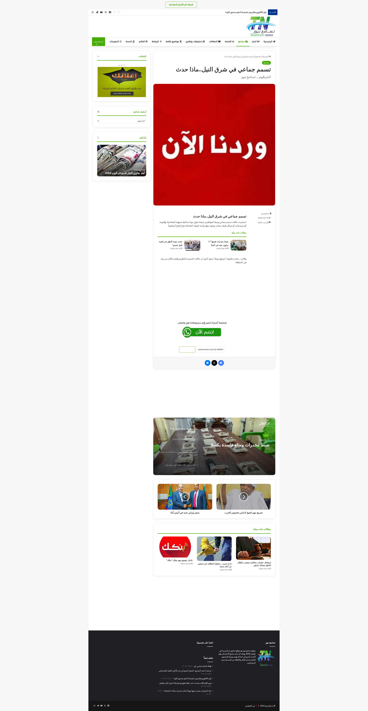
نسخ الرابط (187, 349)
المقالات (213, 42)
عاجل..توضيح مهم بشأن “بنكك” (179, 560)
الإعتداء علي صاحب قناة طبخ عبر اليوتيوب (122, 173)
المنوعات (115, 42)
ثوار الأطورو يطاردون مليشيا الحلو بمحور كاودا (246, 12)
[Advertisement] (202, 292)
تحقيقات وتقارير (194, 42)
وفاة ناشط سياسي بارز (202, 666)
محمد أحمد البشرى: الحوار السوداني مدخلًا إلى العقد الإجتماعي (185, 670)
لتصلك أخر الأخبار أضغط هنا (181, 4)
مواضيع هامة (173, 42)
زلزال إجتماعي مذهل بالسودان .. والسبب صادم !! (240, 447)
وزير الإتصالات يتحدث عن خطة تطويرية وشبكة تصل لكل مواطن (185, 683)
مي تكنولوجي (250, 706)
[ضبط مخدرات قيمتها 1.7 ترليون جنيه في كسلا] (238, 245)
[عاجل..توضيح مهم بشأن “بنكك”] (175, 547)
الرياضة (156, 42)
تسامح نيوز (265, 213)
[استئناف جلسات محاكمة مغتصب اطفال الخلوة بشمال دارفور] (253, 548)
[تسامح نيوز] (261, 26)
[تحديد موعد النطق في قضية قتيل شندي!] (192, 245)
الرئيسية (268, 42)
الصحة (129, 42)
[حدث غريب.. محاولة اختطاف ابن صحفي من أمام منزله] (214, 549)
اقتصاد (228, 42)
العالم (142, 42)
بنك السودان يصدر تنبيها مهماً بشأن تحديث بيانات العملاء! (187, 691)
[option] (214, 446)
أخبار (254, 42)
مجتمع (241, 42)
